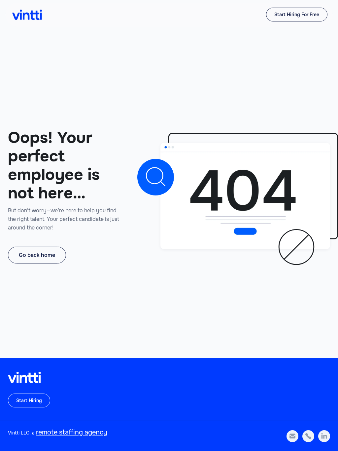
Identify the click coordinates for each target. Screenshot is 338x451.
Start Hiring (29, 400)
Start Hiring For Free (296, 14)
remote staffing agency (71, 432)
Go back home (37, 255)
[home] (27, 14)
